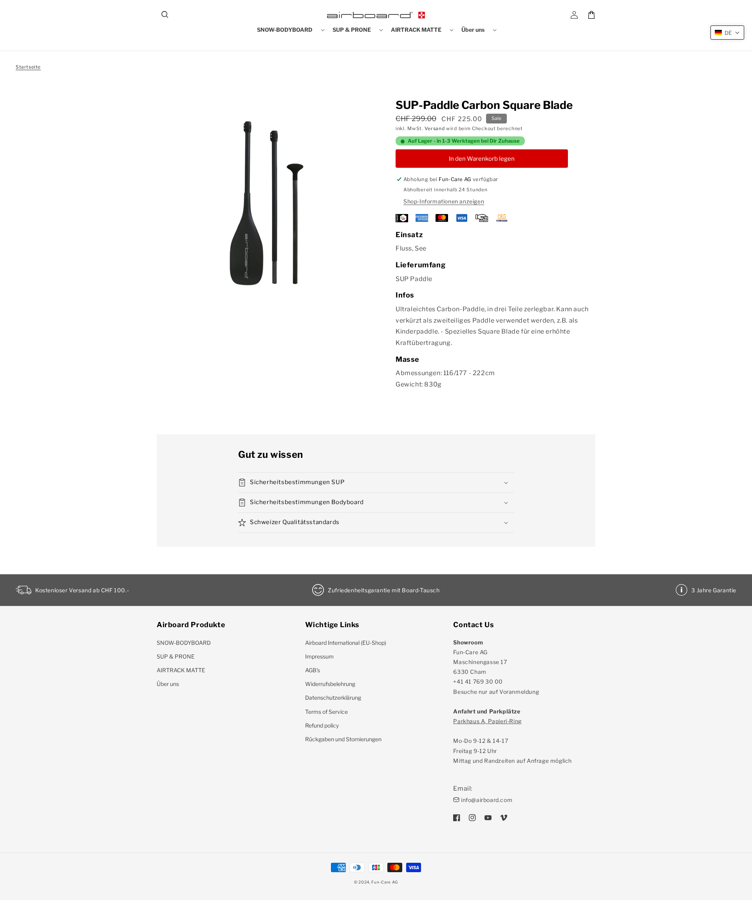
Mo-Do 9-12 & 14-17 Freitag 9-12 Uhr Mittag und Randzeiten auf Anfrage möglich (512, 741)
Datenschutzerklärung (333, 697)
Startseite (28, 67)
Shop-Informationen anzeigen (443, 201)
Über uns (168, 683)
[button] (165, 15)
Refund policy (322, 725)
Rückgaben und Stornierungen (343, 739)
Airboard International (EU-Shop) (345, 642)
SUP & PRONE (176, 656)
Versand (435, 128)
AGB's (312, 670)
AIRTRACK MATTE (181, 670)
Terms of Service (326, 711)
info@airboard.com (486, 800)
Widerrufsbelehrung (330, 683)
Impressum (319, 656)
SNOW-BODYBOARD (184, 642)
